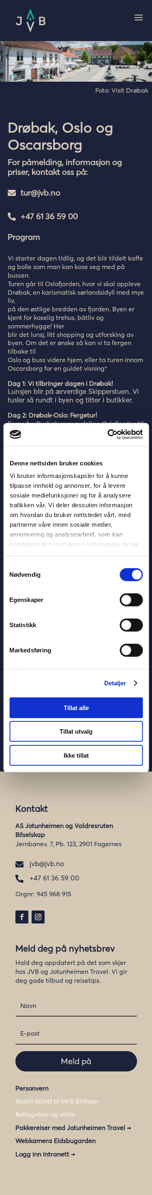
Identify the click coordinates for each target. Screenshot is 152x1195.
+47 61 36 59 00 (49, 216)
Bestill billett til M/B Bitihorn (56, 1101)
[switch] (131, 599)
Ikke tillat (76, 755)
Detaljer (115, 683)
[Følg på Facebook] (21, 916)
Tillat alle (76, 707)
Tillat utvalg (76, 731)
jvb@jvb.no (47, 863)
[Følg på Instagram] (38, 916)
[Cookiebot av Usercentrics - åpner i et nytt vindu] (108, 434)
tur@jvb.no (40, 192)
